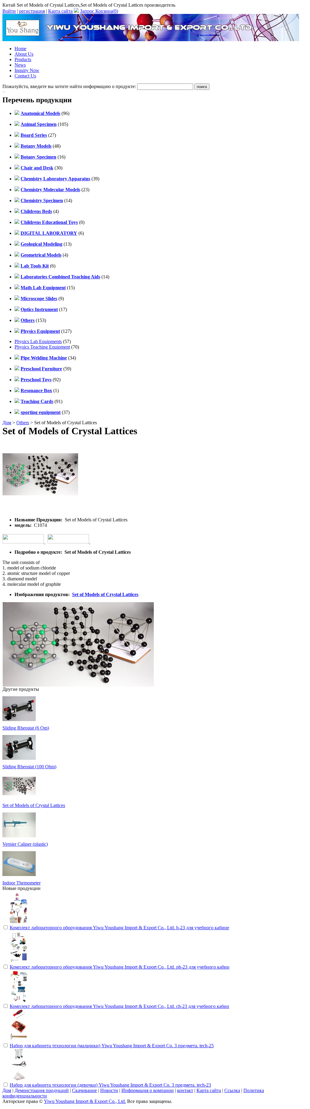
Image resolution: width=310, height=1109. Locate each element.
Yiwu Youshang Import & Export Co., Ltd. (85, 1101)
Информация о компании (147, 1090)
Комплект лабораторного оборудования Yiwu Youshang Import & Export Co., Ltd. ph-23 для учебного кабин (119, 967)
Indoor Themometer (21, 882)
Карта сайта (60, 11)
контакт (185, 1090)
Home (20, 48)
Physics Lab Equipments (38, 341)
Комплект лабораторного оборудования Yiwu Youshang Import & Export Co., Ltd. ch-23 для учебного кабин (119, 1006)
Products (23, 59)
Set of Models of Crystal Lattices (105, 594)
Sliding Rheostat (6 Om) (25, 727)
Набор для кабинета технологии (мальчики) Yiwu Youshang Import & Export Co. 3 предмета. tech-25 (112, 1045)
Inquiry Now (27, 70)
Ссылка (232, 1090)
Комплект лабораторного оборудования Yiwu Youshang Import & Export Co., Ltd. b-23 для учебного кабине (119, 927)
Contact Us (25, 75)
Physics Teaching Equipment (42, 346)
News (20, 64)
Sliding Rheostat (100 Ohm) (29, 766)
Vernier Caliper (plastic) (25, 844)
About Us (24, 54)
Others (22, 422)
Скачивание (84, 1090)
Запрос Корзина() (99, 11)
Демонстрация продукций (42, 1090)
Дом (6, 422)
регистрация (32, 11)
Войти (9, 11)
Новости (109, 1090)
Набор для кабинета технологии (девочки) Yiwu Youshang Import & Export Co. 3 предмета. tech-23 (110, 1085)
